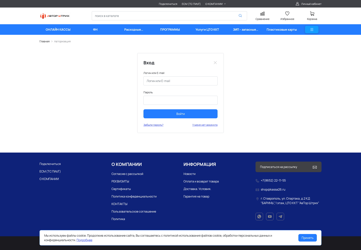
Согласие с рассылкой (127, 174)
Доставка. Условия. (197, 189)
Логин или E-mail (153, 73)
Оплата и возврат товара (201, 181)
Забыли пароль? (153, 125)
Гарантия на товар (196, 196)
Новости (190, 174)
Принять (308, 238)
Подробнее (84, 240)
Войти (180, 114)
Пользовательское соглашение (133, 211)
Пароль (148, 92)
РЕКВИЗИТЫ (120, 181)
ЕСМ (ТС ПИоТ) (50, 171)
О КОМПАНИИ (49, 179)
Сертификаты (121, 189)
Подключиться (50, 164)
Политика (118, 219)
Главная (44, 41)
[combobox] (169, 15)
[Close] (215, 62)
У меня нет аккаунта (205, 125)
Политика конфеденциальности (134, 196)
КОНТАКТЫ (119, 204)
